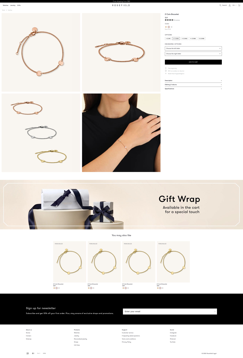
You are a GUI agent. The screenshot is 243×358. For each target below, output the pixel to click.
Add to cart (193, 62)
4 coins (193, 38)
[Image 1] (41, 52)
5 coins (201, 38)
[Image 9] (121, 133)
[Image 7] (41, 133)
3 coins (184, 38)
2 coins (176, 38)
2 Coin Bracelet (58, 284)
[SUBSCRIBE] (215, 312)
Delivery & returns (193, 85)
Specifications (193, 89)
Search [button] (224, 5)
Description (193, 80)
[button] (234, 5)
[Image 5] (121, 52)
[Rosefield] (121, 5)
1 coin (168, 38)
